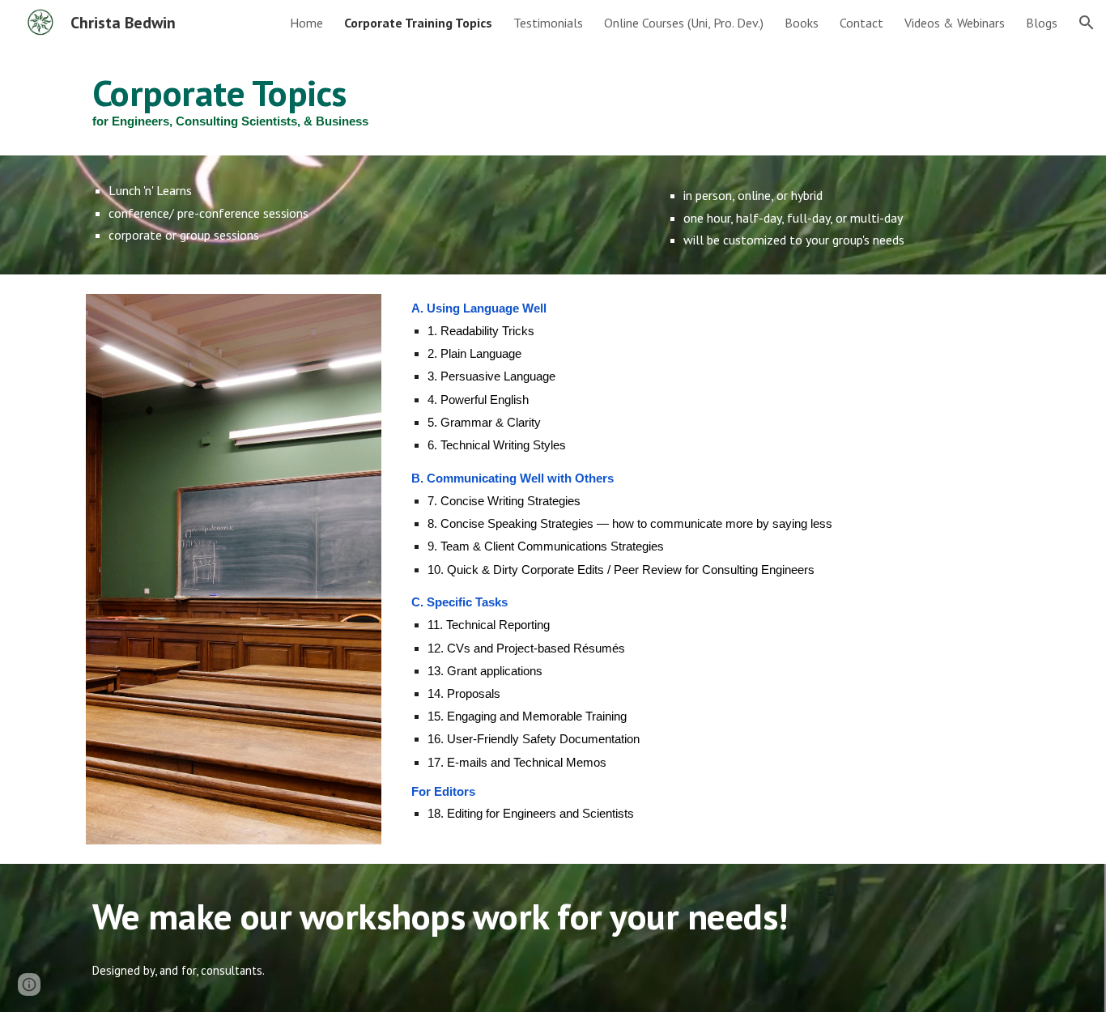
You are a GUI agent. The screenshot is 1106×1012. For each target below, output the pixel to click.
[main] (553, 100)
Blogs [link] (1041, 23)
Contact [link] (861, 23)
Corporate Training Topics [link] (418, 23)
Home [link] (306, 23)
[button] (1086, 22)
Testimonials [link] (548, 23)
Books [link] (802, 23)
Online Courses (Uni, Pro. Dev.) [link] (684, 23)
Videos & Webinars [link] (954, 23)
